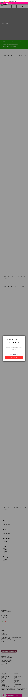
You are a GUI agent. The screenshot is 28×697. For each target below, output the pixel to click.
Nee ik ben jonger (14, 354)
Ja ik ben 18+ (14, 357)
